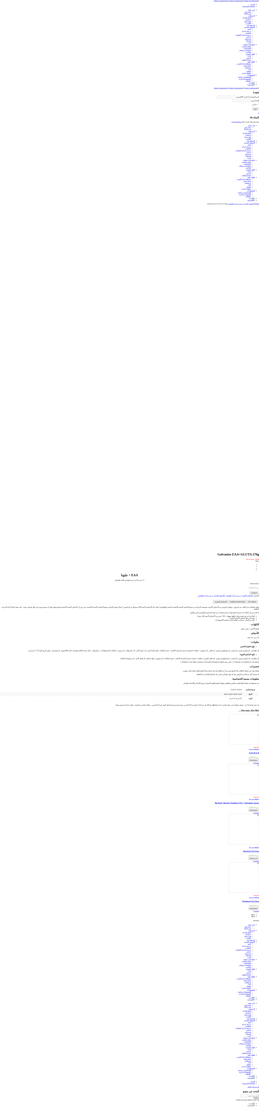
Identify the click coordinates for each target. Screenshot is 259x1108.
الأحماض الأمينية (249, 204)
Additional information (237, 602)
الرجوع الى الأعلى (253, 1087)
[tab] (252, 602)
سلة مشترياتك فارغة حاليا (250, 122)
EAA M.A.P (254, 753)
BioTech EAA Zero (251, 851)
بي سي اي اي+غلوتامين (235, 204)
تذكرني (254, 104)
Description (252, 602)
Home (257, 204)
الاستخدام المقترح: (220, 602)
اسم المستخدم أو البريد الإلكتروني (248, 97)
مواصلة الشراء (236, 122)
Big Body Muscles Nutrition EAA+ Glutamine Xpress (237, 803)
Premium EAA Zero (250, 901)
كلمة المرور (255, 100)
